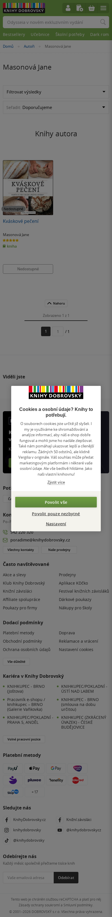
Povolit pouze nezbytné (56, 513)
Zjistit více (56, 482)
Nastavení (56, 523)
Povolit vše (56, 502)
